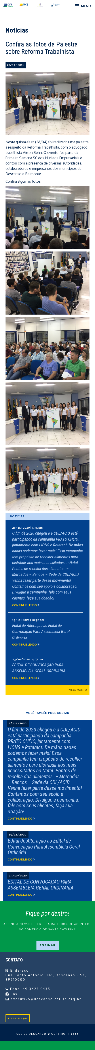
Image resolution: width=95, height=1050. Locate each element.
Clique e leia (47, 566)
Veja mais (76, 690)
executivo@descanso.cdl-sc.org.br (46, 999)
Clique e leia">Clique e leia (47, 772)
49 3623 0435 (36, 989)
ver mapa (19, 1018)
